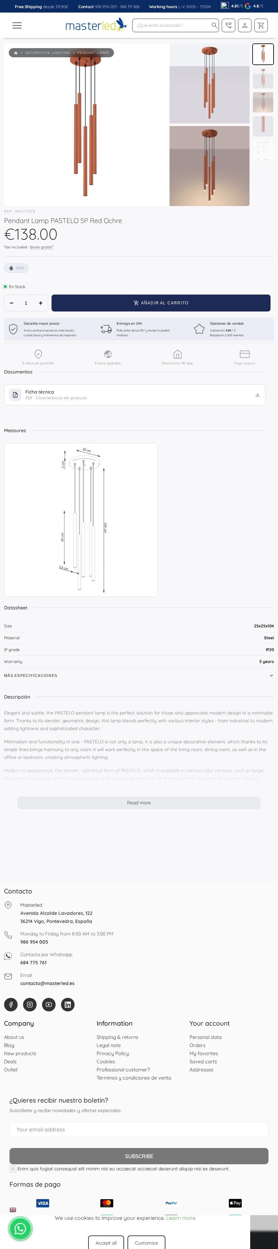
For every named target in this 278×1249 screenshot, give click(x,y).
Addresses (201, 1069)
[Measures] (81, 520)
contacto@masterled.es (47, 983)
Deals (10, 1061)
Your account (210, 1023)
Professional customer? (123, 1069)
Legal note (109, 1045)
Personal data (206, 1037)
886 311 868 (129, 6)
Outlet (11, 1069)
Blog (9, 1045)
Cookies (106, 1061)
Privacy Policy (113, 1053)
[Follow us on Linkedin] (68, 1004)
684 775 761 (33, 963)
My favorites (204, 1053)
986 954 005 (106, 6)
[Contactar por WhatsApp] (20, 1228)
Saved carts (203, 1061)
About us (14, 1037)
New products (20, 1053)
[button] (215, 25)
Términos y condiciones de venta (134, 1077)
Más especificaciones (30, 675)
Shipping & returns (117, 1037)
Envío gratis (42, 246)
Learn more (181, 1217)
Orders (197, 1045)
